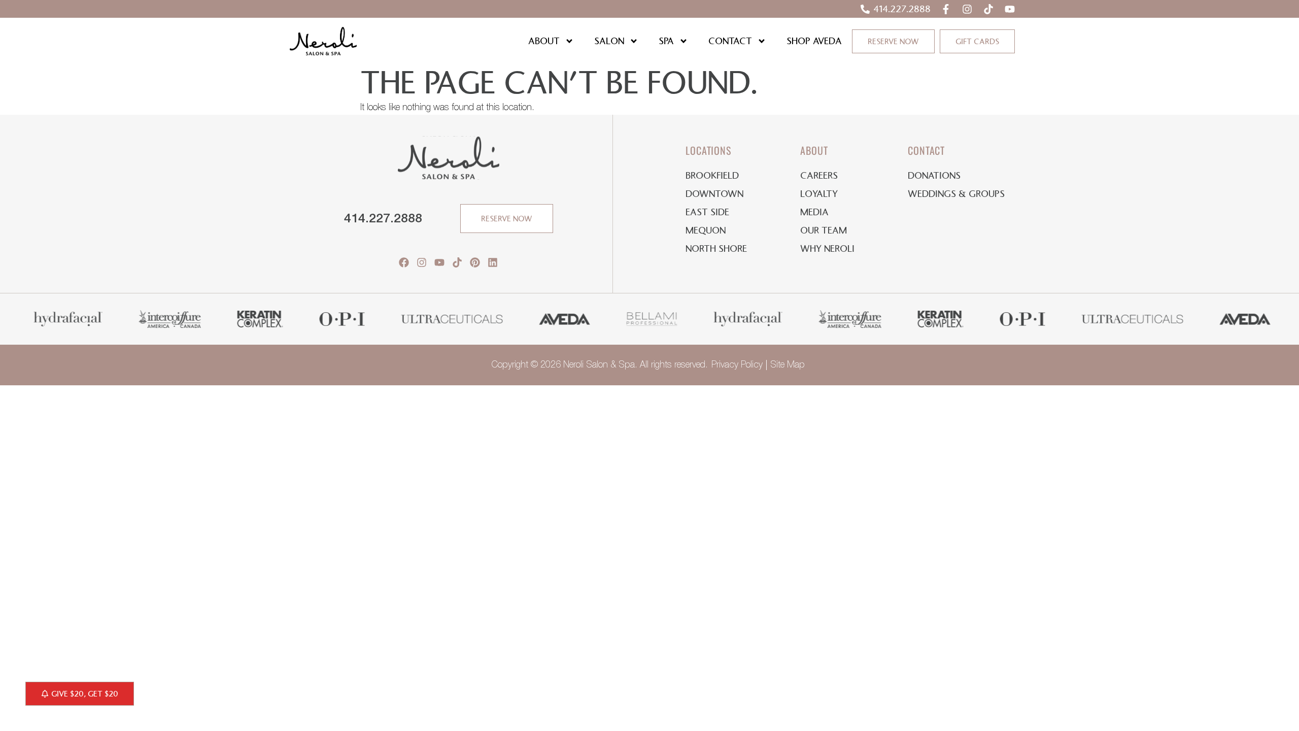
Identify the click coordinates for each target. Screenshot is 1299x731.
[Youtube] (1010, 9)
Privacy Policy (737, 365)
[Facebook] (404, 262)
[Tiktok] (988, 9)
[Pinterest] (475, 262)
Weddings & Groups (956, 194)
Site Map (787, 365)
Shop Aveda (814, 41)
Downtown (714, 194)
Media (814, 212)
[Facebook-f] (946, 9)
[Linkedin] (493, 262)
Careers (819, 176)
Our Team (823, 230)
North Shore (716, 249)
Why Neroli (827, 249)
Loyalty (819, 194)
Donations (934, 176)
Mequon (706, 230)
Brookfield (712, 176)
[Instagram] (967, 9)
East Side (707, 212)
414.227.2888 (383, 219)
